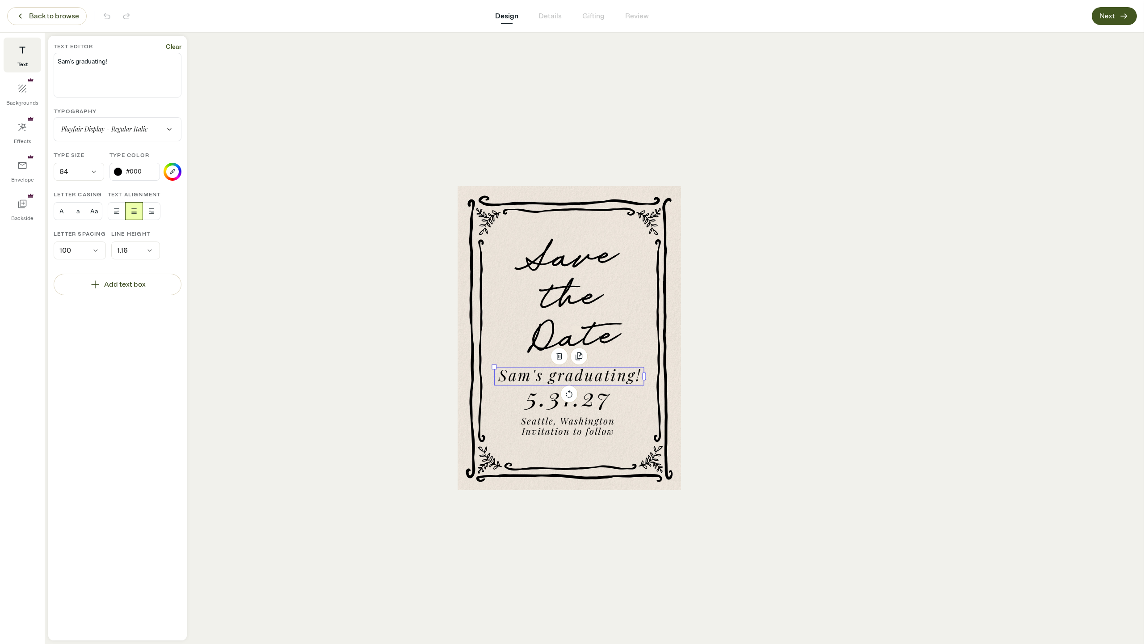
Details (550, 16)
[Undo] (106, 16)
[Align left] (117, 211)
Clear (173, 47)
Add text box (125, 284)
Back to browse (54, 16)
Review (637, 16)
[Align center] (134, 211)
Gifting (593, 16)
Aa (94, 211)
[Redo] (126, 16)
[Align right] (151, 211)
